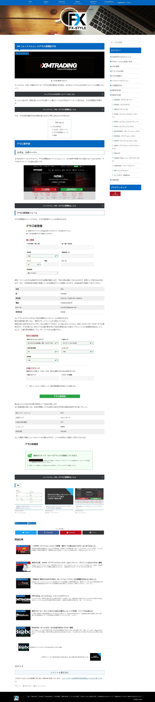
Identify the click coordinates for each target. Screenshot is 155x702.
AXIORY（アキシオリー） (123, 100)
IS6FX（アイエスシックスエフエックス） (125, 147)
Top (29, 696)
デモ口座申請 (56, 126)
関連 (55, 135)
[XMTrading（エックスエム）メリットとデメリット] (89, 496)
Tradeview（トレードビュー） (125, 166)
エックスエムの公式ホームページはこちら (59, 94)
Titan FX (117, 153)
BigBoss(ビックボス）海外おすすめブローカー (128, 696)
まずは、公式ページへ (61, 129)
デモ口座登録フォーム (61, 132)
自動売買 (115, 180)
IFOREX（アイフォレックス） (125, 136)
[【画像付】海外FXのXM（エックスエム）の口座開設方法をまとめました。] (29, 496)
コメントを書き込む (59, 672)
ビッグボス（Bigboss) (122, 175)
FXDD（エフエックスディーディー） (125, 115)
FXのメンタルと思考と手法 (122, 62)
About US (34, 696)
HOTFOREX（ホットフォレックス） (127, 131)
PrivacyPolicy (48, 696)
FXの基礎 (115, 66)
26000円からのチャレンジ (121, 57)
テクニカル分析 (118, 71)
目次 (57, 122)
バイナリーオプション (120, 81)
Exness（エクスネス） (122, 104)
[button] (139, 42)
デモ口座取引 (117, 76)
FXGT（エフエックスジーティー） (126, 122)
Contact (41, 696)
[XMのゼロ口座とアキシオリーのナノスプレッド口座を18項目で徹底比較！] (59, 496)
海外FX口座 (33, 523)
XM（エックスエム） (22, 523)
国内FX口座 (116, 90)
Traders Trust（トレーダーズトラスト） (126, 159)
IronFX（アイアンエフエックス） (126, 141)
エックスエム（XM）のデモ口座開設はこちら (59, 109)
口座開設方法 (117, 85)
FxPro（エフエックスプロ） (124, 126)
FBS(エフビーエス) (121, 109)
